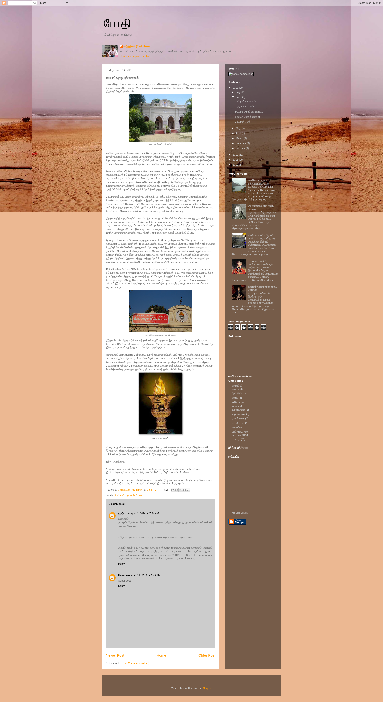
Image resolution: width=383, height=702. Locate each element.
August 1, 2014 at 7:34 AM (143, 513)
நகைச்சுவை (238, 418)
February (241, 143)
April (239, 133)
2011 (236, 159)
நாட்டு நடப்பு (238, 422)
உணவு (235, 397)
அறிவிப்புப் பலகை (237, 387)
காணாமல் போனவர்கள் (238, 408)
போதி (118, 23)
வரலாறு (236, 439)
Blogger (206, 688)
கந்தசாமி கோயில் (244, 106)
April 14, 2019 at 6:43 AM (145, 575)
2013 (236, 87)
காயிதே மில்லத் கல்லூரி (247, 116)
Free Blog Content (239, 513)
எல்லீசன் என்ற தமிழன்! (260, 234)
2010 (236, 164)
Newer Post (115, 655)
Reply (121, 563)
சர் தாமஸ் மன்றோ (257, 260)
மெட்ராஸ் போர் (242, 121)
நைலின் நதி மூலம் (257, 179)
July (238, 92)
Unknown (124, 575)
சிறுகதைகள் (238, 414)
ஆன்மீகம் (237, 393)
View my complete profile (134, 56)
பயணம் (236, 427)
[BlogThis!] (177, 490)
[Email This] (173, 490)
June (239, 97)
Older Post (206, 655)
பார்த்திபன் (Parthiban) (137, 46)
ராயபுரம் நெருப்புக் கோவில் (249, 111)
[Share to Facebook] (184, 490)
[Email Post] (165, 489)
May (239, 128)
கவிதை (236, 402)
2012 (236, 154)
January (241, 148)
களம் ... (122, 513)
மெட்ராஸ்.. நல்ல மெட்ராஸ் (128, 495)
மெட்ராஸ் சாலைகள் (245, 101)
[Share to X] (180, 490)
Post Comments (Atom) (135, 663)
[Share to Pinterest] (188, 490)
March (240, 138)
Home (161, 655)
